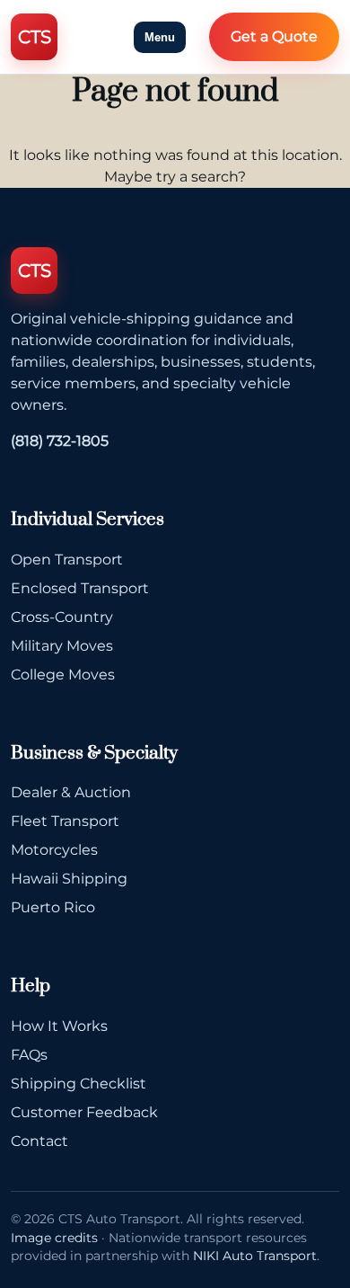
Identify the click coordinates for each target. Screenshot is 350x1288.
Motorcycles (54, 849)
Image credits (54, 1237)
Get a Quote (274, 36)
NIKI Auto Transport (255, 1255)
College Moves (63, 674)
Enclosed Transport (80, 588)
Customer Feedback (84, 1112)
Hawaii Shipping (69, 878)
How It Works (59, 1026)
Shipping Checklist (78, 1083)
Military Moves (62, 645)
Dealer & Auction (71, 792)
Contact (39, 1141)
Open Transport (67, 559)
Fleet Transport (65, 821)
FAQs (29, 1054)
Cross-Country (62, 617)
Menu (159, 37)
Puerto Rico (53, 907)
